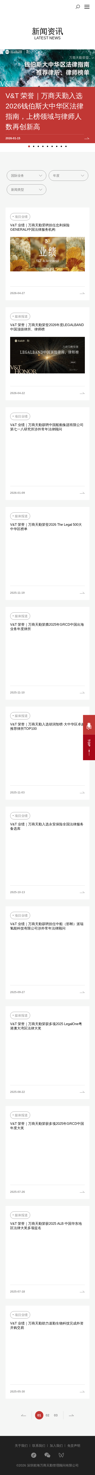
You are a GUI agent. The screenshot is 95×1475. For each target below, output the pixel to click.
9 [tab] (66, 146)
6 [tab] (52, 146)
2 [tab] (34, 146)
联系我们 (38, 1445)
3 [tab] (38, 146)
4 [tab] (43, 146)
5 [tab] (47, 146)
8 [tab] (61, 146)
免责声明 (73, 1445)
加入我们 (56, 1445)
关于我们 (21, 1445)
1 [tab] (29, 146)
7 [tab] (57, 146)
